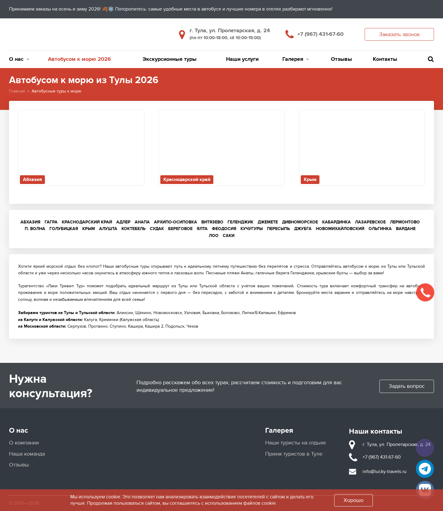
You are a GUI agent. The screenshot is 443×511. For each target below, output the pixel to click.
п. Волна (35, 228)
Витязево (212, 222)
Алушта (108, 228)
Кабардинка (336, 222)
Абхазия (30, 222)
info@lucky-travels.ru (385, 472)
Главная (17, 91)
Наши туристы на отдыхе (295, 443)
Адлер (123, 222)
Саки (228, 235)
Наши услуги (242, 59)
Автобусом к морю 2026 (79, 59)
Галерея (292, 59)
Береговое (180, 228)
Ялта (202, 228)
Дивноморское (300, 222)
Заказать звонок (399, 34)
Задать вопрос (407, 386)
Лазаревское (370, 222)
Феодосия (224, 228)
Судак (157, 228)
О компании (24, 443)
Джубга (303, 228)
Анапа (142, 222)
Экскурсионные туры (169, 59)
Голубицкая (63, 228)
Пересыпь (278, 228)
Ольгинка (380, 228)
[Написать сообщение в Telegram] (425, 469)
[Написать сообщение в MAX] (425, 448)
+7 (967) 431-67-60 (320, 34)
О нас (16, 59)
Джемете (268, 222)
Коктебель (133, 228)
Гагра (51, 222)
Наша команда (27, 454)
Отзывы (341, 59)
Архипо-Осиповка (175, 222)
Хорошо (353, 500)
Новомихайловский (340, 228)
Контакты (385, 59)
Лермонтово (405, 222)
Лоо (213, 235)
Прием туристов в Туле (293, 454)
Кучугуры (251, 228)
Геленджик (240, 222)
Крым (88, 228)
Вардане (406, 228)
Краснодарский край (87, 222)
